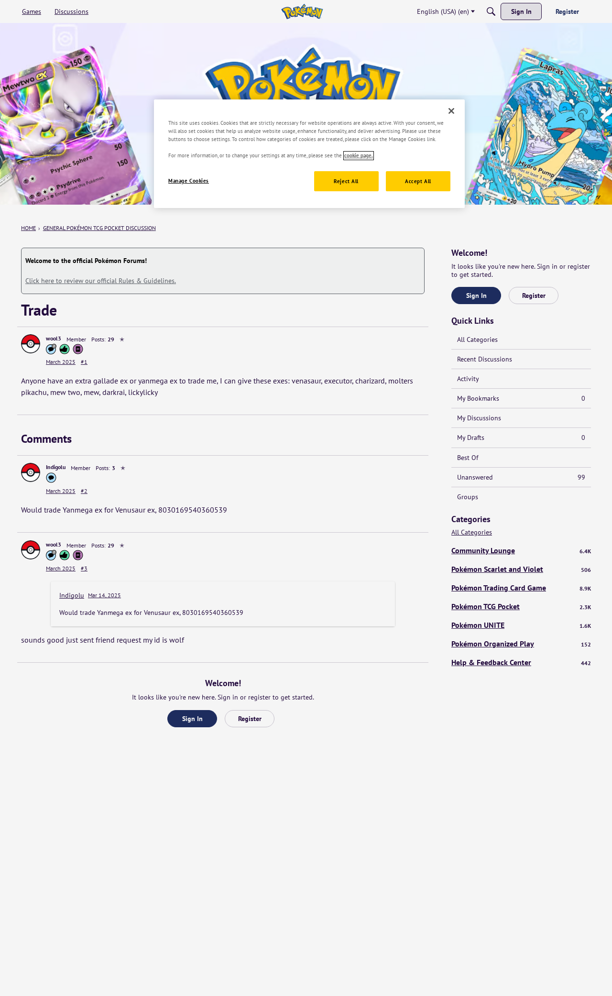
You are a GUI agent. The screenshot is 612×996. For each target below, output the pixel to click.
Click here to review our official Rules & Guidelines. (100, 280)
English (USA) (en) (443, 11)
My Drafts (521, 437)
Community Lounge (521, 550)
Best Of (467, 457)
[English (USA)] (302, 11)
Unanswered (521, 477)
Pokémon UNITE (521, 625)
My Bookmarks (521, 398)
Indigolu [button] (56, 467)
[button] (30, 343)
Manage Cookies (188, 181)
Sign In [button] (192, 718)
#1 (84, 361)
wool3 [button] (53, 338)
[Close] (451, 110)
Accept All (418, 181)
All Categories (477, 339)
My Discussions (479, 418)
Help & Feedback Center (521, 662)
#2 (84, 490)
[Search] (491, 11)
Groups (467, 497)
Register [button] (250, 718)
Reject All (346, 181)
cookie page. (358, 155)
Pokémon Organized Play (521, 643)
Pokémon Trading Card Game (521, 587)
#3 (84, 568)
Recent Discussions (484, 359)
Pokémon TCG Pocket (521, 606)
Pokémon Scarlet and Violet (521, 569)
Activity (468, 378)
